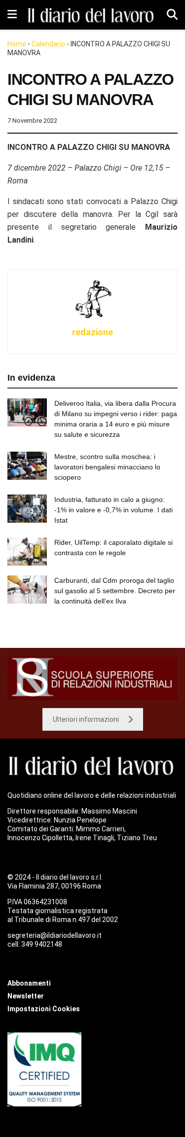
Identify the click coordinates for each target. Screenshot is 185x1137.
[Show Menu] (12, 15)
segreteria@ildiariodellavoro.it (54, 935)
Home (16, 44)
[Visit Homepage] (92, 14)
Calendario (48, 44)
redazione (92, 332)
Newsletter (25, 996)
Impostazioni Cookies (43, 1009)
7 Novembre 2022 (32, 120)
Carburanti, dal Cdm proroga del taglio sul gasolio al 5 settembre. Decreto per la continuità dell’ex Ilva (114, 590)
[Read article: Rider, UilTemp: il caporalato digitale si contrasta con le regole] (27, 551)
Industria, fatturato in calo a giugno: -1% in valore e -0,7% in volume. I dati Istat (113, 510)
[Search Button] (172, 15)
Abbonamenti (29, 983)
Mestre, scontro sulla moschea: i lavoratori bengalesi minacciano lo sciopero (107, 467)
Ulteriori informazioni (86, 719)
